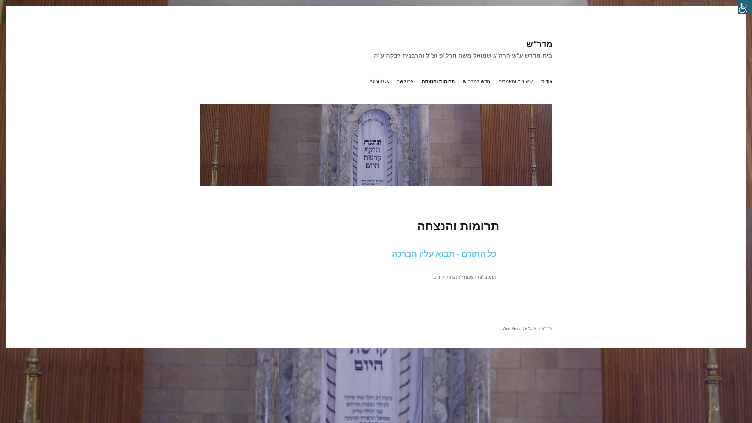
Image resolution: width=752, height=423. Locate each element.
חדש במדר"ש (476, 81)
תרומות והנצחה (438, 81)
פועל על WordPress (519, 328)
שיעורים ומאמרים (515, 81)
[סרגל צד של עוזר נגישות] (745, 7)
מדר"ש (539, 44)
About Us (379, 81)
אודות (546, 81)
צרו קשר (405, 81)
